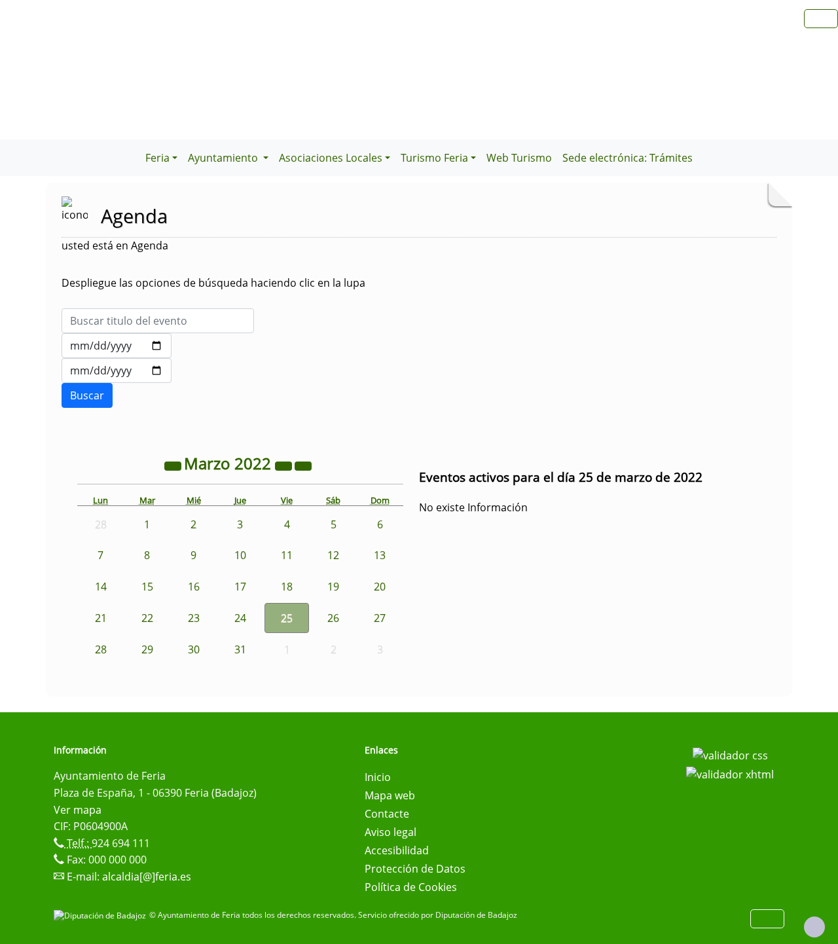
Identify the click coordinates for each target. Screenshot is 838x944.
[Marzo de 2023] (285, 465)
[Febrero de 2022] (174, 465)
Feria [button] (157, 158)
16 (194, 586)
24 (240, 618)
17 (240, 586)
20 (380, 586)
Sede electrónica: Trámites (627, 158)
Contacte (387, 814)
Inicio (378, 777)
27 (380, 618)
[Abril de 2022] (303, 465)
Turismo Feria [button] (434, 158)
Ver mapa (77, 810)
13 (380, 555)
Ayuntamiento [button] (224, 158)
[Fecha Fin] (117, 370)
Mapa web (390, 795)
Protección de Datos (415, 869)
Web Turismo (519, 158)
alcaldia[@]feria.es (146, 876)
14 (101, 586)
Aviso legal (390, 832)
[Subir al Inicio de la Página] (814, 927)
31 (240, 649)
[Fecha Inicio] (117, 345)
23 (194, 618)
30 (194, 649)
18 (287, 586)
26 (333, 618)
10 (240, 555)
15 (147, 586)
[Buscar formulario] (87, 395)
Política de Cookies (411, 887)
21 (101, 618)
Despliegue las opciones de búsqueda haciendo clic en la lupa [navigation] (213, 283)
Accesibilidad (397, 850)
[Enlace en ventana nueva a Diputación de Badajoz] (101, 914)
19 (333, 586)
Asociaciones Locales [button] (330, 158)
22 (147, 618)
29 (147, 649)
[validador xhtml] (730, 774)
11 (287, 555)
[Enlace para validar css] (730, 754)
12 (333, 555)
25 (287, 618)
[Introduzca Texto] (158, 320)
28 (101, 649)
